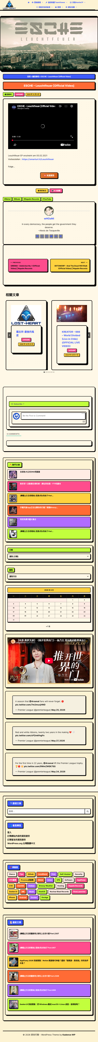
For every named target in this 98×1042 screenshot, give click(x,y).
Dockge (45, 897)
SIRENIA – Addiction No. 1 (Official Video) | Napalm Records (25, 266)
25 (25, 616)
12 (37, 608)
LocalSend (42, 874)
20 (49, 612)
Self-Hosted (65, 874)
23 (84, 612)
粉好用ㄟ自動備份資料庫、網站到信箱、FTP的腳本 (40, 484)
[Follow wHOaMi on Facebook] (37, 236)
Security (78, 874)
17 (13, 612)
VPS (58, 880)
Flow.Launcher (79, 892)
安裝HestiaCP (77, 2)
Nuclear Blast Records (59, 892)
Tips (21, 874)
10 (13, 608)
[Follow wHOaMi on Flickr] (56, 236)
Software (69, 880)
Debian (32, 886)
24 (13, 616)
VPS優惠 (12, 880)
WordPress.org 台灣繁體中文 (21, 843)
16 (84, 608)
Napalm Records (31, 199)
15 (72, 608)
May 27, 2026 (58, 741)
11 (25, 608)
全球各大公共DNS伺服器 (30, 472)
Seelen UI (13, 892)
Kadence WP (69, 1035)
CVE (11, 886)
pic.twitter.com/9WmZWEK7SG (40, 766)
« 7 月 (48, 626)
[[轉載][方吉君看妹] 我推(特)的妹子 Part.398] (13, 498)
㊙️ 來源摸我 (49, 175)
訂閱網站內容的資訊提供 (18, 836)
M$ (23, 892)
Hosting (60, 886)
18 (25, 612)
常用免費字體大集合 (28, 519)
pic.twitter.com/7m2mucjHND (30, 705)
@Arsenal (34, 701)
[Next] (88, 335)
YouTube (47, 199)
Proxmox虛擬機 (27, 880)
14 (61, 608)
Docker (34, 897)
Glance (12, 874)
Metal (7, 199)
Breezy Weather (46, 886)
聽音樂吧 (35, 76)
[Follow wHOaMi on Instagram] (47, 236)
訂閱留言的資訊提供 (16, 840)
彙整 (11, 570)
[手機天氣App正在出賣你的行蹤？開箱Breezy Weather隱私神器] (13, 510)
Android (22, 897)
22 (73, 612)
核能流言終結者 (44, 7)
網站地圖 (71, 7)
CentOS (20, 886)
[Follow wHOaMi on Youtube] (51, 236)
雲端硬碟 (37, 2)
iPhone (12, 897)
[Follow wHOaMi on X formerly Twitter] (42, 236)
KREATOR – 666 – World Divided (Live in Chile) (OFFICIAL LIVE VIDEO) (71, 339)
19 (37, 612)
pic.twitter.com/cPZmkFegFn (29, 735)
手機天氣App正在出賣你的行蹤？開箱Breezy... (39, 507)
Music (17, 199)
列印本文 (43, 191)
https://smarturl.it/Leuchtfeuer (38, 159)
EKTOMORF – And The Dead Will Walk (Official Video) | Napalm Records (71, 266)
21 (61, 612)
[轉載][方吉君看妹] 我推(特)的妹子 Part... (36, 496)
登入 (9, 832)
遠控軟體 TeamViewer (56, 2)
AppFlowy (81, 880)
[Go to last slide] (9, 335)
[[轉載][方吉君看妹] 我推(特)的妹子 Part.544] (13, 534)
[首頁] (29, 2)
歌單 (59, 7)
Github (31, 874)
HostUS (42, 892)
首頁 (29, 76)
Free (53, 874)
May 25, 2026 (58, 710)
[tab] (44, 372)
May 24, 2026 (58, 771)
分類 (11, 550)
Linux (49, 880)
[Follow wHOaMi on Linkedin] (61, 236)
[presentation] (26, 315)
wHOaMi (19, 94)
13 (49, 608)
